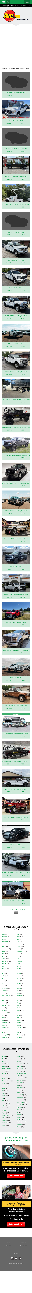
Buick (3, 956)
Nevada (18, 1061)
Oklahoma (19, 1087)
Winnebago (19, 1035)
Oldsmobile (19, 971)
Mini (18, 958)
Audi (3, 946)
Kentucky (4, 1103)
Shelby (18, 1003)
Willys (18, 1032)
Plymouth (19, 978)
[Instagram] (12, 1258)
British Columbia (6, 1068)
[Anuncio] (16, 45)
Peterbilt (19, 976)
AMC (3, 939)
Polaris (18, 981)
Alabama (4, 1056)
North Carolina (20, 1077)
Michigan (4, 1117)
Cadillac (4, 958)
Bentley (3, 951)
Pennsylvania (20, 1095)
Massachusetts (5, 1115)
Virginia (18, 1117)
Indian (3, 1008)
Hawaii (3, 1088)
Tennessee (19, 1107)
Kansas (3, 1100)
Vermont (19, 1114)
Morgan (18, 963)
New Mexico (20, 1068)
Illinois (3, 1093)
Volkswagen (19, 1027)
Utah (18, 1112)
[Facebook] (20, 1258)
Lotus (18, 939)
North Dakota (20, 1080)
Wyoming (19, 1127)
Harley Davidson (6, 995)
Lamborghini (5, 1035)
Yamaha (19, 1037)
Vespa (18, 1025)
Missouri (4, 1125)
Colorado (4, 1073)
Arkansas (4, 1066)
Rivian (18, 993)
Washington (19, 1119)
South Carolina (20, 1102)
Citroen (3, 966)
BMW (3, 954)
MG (17, 956)
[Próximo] (16, 912)
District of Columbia (6, 1081)
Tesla (18, 1017)
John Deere (4, 1022)
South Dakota (20, 1104)
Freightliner (4, 988)
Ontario (18, 1090)
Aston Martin (5, 941)
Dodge (3, 976)
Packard (19, 973)
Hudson (3, 1000)
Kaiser (3, 1025)
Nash (18, 966)
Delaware (4, 1078)
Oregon (18, 1092)
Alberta (3, 1061)
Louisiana (4, 1105)
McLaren (19, 949)
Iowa (3, 1098)
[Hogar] (16, 15)
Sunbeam (19, 1012)
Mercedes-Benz (20, 951)
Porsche (19, 988)
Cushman (4, 968)
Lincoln (18, 936)
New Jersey (19, 1066)
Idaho (3, 1090)
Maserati (19, 944)
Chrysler (4, 963)
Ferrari (3, 981)
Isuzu (3, 1015)
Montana (19, 1056)
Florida (3, 1083)
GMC (3, 993)
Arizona (3, 1063)
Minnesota (4, 1120)
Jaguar (3, 1017)
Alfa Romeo (4, 936)
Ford (3, 985)
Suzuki (18, 1015)
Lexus (18, 934)
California (4, 1071)
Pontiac (18, 985)
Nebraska (19, 1058)
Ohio (18, 1085)
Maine (3, 1108)
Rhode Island (20, 1097)
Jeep (3, 1020)
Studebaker (19, 1008)
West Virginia (20, 1122)
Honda (3, 998)
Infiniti (3, 1010)
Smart (18, 1005)
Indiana (3, 1095)
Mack (18, 941)
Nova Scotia (20, 1082)
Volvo (18, 1030)
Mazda (18, 946)
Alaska (3, 1058)
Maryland (4, 1113)
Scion (18, 1000)
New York (19, 1071)
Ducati (3, 978)
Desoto (3, 973)
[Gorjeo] (16, 1258)
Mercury (19, 954)
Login (27, 2)
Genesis (4, 990)
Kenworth (4, 1030)
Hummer (4, 1003)
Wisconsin (19, 1124)
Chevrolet (4, 961)
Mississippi (4, 1122)
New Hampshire (20, 1063)
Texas (18, 1109)
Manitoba (4, 1110)
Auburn (3, 944)
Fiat (2, 983)
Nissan (18, 968)
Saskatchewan (20, 1100)
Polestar (19, 983)
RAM (18, 990)
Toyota (18, 1020)
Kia (2, 1032)
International (5, 1012)
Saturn (18, 998)
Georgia (3, 1085)
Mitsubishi (19, 961)
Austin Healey (5, 949)
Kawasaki (4, 1027)
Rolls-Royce (20, 995)
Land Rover (4, 1037)
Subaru (18, 1010)
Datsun (3, 971)
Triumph (19, 1022)
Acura (3, 934)
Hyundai (4, 1005)
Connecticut (5, 1076)
